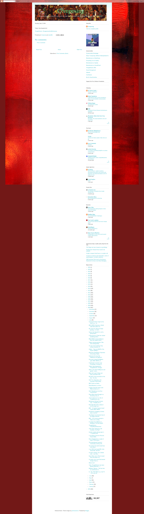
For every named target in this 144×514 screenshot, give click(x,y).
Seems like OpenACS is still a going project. (96, 332)
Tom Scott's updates (93, 220)
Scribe (89, 136)
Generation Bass (92, 197)
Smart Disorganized (91, 70)
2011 (89, 292)
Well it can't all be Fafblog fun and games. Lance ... (97, 370)
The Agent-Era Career (93, 104)
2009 (89, 297)
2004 (89, 307)
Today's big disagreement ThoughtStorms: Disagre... (96, 367)
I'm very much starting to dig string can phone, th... (96, 346)
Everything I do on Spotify (92, 60)
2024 (89, 269)
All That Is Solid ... (93, 90)
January (91, 486)
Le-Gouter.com (92, 189)
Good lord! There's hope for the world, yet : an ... (96, 322)
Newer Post (39, 49)
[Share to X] (60, 35)
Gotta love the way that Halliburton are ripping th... (96, 356)
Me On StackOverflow (91, 77)
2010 (89, 294)
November (91, 311)
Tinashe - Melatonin (92, 92)
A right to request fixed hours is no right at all (97, 253)
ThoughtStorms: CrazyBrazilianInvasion (95, 426)
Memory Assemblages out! (94, 132)
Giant (89, 180)
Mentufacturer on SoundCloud (93, 65)
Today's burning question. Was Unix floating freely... (96, 343)
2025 (89, 267)
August (91, 318)
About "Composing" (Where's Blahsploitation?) (97, 55)
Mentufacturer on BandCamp (93, 58)
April (90, 480)
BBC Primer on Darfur (94, 383)
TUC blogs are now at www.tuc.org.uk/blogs (96, 247)
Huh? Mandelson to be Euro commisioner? (95, 391)
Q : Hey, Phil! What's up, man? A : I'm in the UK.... (97, 472)
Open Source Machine (93, 233)
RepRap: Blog (91, 214)
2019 (89, 275)
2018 (89, 277)
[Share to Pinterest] (63, 35)
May (90, 478)
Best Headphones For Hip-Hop (95, 198)
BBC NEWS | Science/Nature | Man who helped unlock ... (96, 339)
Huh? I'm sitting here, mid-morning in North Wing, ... (95, 380)
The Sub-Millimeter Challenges (95, 215)
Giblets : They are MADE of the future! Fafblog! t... (96, 350)
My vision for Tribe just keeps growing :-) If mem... (96, 329)
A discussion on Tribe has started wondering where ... (97, 336)
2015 (89, 284)
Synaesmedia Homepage (92, 53)
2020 (89, 273)
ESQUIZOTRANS (92, 156)
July (90, 320)
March (91, 482)
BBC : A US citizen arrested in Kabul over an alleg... (96, 419)
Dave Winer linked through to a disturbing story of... (96, 395)
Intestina (90, 144)
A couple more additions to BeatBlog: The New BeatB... (96, 422)
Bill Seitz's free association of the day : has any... (97, 377)
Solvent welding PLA (92, 228)
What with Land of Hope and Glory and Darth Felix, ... (95, 374)
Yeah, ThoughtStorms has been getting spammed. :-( (96, 465)
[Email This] (57, 35)
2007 (89, 301)
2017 (89, 280)
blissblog (90, 169)
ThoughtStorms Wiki (91, 67)
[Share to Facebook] (61, 35)
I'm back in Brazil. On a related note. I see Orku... (96, 453)
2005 (89, 305)
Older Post (79, 49)
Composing (70, 10)
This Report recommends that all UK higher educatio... (97, 415)
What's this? (92, 463)
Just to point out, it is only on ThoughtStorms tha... (96, 398)
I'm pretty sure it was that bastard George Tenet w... (97, 460)
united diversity (92, 149)
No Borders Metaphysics (94, 130)
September (92, 315)
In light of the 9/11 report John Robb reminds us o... (96, 388)
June (90, 475)
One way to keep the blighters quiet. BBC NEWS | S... (96, 360)
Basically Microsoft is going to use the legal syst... (96, 405)
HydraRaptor (91, 227)
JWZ (89, 109)
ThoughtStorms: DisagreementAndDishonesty (46, 31)
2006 (89, 303)
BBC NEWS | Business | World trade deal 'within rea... (96, 326)
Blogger (87, 510)
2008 (89, 299)
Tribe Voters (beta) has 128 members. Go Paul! (95, 429)
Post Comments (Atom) (62, 53)
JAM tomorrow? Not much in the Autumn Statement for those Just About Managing (96, 260)
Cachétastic (89, 74)
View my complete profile (92, 28)
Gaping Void (99, 16)
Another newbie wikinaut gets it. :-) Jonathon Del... (96, 433)
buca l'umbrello (92, 143)
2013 (89, 288)
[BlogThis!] (58, 35)
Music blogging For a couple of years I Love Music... (96, 439)
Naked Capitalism (92, 96)
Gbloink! (88, 72)
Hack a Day (91, 207)
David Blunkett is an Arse (95, 385)
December (91, 309)
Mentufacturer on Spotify (92, 63)
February (91, 484)
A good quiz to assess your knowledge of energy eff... (96, 363)
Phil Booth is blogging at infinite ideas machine (96, 412)
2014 (89, 286)
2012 (89, 290)
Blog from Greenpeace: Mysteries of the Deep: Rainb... (97, 353)
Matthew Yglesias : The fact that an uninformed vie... (97, 469)
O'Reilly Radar (91, 103)
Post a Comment (41, 42)
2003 (89, 489)
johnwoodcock (75, 510)
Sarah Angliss (91, 179)
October (91, 313)
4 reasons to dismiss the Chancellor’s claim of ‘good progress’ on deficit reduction (97, 256)
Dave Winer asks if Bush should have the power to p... (96, 456)
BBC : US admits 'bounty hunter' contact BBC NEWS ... (96, 409)
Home (59, 49)
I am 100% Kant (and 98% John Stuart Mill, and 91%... (96, 450)
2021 (89, 271)
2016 (89, 282)
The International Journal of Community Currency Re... (96, 443)
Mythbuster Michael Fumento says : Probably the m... (96, 402)
